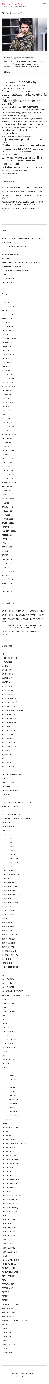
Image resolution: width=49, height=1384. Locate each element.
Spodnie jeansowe (9, 1103)
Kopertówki (7, 907)
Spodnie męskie (8, 1107)
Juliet (18, 1377)
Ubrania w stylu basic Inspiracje (15, 1320)
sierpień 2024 (7, 395)
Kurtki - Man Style (12, 4)
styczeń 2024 (7, 423)
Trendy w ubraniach (10, 1304)
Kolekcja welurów (10, 859)
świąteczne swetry (9, 173)
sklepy (4, 1067)
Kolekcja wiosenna (10, 863)
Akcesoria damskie (9, 658)
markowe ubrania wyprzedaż (23, 124)
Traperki (5, 1292)
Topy (4, 1280)
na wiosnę (5, 142)
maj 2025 (5, 358)
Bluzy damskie (8, 734)
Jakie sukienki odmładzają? (11, 113)
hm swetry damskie (32, 107)
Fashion (5, 798)
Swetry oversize (9, 1232)
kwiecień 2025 (7, 362)
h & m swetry (17, 107)
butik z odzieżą (26, 81)
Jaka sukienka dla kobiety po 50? (14, 110)
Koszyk (5, 250)
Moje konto (7, 258)
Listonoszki (7, 963)
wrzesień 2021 (8, 535)
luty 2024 (6, 419)
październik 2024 (9, 386)
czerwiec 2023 (8, 451)
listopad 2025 (7, 334)
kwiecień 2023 (7, 459)
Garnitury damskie (10, 806)
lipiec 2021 (6, 543)
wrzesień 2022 (8, 487)
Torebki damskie (8, 1288)
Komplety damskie (9, 887)
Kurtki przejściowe (10, 935)
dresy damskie (8, 782)
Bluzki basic (7, 686)
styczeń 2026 (7, 326)
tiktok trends (8, 1276)
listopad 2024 (7, 382)
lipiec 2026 (6, 302)
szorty (5, 1240)
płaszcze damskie (9, 1031)
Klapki (4, 835)
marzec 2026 (7, 318)
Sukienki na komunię (10, 1184)
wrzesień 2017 (8, 591)
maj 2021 (5, 551)
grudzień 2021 (8, 523)
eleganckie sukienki (10, 790)
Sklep (4, 274)
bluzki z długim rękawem (12, 710)
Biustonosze (7, 678)
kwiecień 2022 (7, 507)
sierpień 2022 (7, 491)
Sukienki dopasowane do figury (15, 1144)
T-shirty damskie (9, 1264)
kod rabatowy (8, 839)
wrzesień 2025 (8, 342)
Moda (4, 971)
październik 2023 (9, 435)
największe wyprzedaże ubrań (22, 139)
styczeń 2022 (7, 519)
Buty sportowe (8, 766)
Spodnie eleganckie (10, 1099)
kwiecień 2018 (7, 579)
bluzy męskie (7, 738)
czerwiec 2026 (8, 306)
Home (4, 810)
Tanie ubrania (11, 163)
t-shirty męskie (8, 1268)
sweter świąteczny (9, 154)
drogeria (6, 786)
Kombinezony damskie (11, 875)
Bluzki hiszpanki (8, 694)
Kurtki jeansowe (9, 927)
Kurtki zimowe (8, 947)
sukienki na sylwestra (11, 1188)
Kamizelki (6, 822)
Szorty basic (7, 1244)
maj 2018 (5, 575)
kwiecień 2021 (7, 555)
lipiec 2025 (6, 350)
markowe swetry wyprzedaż (37, 121)
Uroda (4, 1324)
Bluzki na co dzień (9, 702)
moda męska (7, 983)
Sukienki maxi (7, 1168)
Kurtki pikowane (9, 931)
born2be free (7, 754)
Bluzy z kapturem (9, 746)
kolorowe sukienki (33, 115)
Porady (5, 1035)
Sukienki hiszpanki (9, 1156)
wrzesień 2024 (8, 390)
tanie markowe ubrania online (22, 157)
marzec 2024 (7, 415)
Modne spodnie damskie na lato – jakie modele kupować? (21, 209)
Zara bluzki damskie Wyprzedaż (15, 170)
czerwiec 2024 (8, 403)
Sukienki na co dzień (10, 1180)
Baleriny (5, 666)
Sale (3, 1055)
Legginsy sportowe (10, 955)
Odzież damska (8, 1003)
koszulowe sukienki (7, 121)
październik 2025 (9, 338)
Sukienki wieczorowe (11, 1204)
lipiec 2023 (6, 447)
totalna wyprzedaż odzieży (22, 167)
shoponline (6, 1063)
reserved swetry (8, 149)
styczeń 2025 (7, 374)
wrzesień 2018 (8, 559)
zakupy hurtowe (9, 1344)
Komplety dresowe (10, 891)
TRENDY (5, 1296)
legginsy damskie (9, 951)
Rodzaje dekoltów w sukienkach (15, 270)
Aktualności (7, 662)
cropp (4, 770)
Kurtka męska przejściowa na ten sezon (19, 57)
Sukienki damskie (9, 1140)
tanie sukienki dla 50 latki (9, 161)
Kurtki (4, 919)
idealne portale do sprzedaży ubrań (17, 818)
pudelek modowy (9, 1047)
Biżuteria (6, 682)
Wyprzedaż (6, 1332)
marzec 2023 (7, 463)
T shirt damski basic (10, 1260)
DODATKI (5, 778)
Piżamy (5, 1023)
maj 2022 (5, 503)
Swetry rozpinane (9, 1236)
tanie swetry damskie (28, 160)
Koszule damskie (9, 911)
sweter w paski (26, 152)
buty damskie (7, 762)
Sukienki (5, 1131)
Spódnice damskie (9, 1079)
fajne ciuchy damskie (16, 91)
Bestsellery (6, 670)
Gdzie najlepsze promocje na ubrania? (22, 102)
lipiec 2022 (6, 495)
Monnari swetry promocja (25, 137)
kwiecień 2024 (7, 411)
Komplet (5, 879)
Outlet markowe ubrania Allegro (24, 145)
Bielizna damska (8, 674)
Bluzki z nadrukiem (10, 722)
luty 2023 (6, 467)
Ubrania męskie (8, 1316)
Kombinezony (7, 871)
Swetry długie (8, 1224)
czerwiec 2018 (8, 571)
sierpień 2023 (7, 443)
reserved (5, 1051)
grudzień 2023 (8, 427)
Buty (4, 758)
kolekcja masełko (9, 851)
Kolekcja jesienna (9, 847)
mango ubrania (20, 121)
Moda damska (8, 979)
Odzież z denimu (8, 1011)
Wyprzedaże (7, 1336)
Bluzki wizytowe (9, 706)
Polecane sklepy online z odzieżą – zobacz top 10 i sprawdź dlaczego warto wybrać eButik (23, 203)
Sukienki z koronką (10, 1208)
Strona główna (8, 278)
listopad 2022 (7, 479)
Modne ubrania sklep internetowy (16, 131)
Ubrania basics (8, 1308)
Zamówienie (7, 282)
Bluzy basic (6, 726)
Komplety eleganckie (10, 899)
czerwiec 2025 (8, 354)
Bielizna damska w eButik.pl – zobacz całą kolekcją (23, 187)
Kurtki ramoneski (9, 943)
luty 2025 (6, 370)
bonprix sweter (8, 82)
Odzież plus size (8, 1007)
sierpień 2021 (7, 539)
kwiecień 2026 (7, 314)
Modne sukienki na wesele (12, 991)
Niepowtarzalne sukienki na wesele (16, 995)
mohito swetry (9, 136)
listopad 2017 (7, 587)
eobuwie (5, 794)
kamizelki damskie (9, 826)
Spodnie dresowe (9, 1095)
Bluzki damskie (8, 690)
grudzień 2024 (8, 378)
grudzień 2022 (8, 475)
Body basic (6, 750)
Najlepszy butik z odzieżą (12, 266)
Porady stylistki (9, 1039)
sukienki (4, 152)
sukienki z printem (9, 1212)
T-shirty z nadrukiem (10, 1272)
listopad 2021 (7, 527)
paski (4, 1019)
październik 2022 (9, 483)
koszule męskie (8, 915)
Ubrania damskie (9, 1312)
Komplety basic (8, 883)
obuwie (5, 999)
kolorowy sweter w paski (34, 118)
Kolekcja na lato (9, 855)
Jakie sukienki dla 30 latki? (36, 110)
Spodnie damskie (9, 1091)
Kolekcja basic (8, 843)
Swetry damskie (8, 1220)
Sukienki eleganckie (10, 1152)
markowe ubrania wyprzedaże (11, 127)
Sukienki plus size (9, 1192)
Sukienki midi (7, 1172)
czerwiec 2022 (8, 499)
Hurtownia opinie (9, 242)
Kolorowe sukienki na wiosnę (12, 119)
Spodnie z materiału (10, 1115)
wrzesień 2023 (8, 439)
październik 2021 (9, 531)
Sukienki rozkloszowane (12, 1196)
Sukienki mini (7, 1176)
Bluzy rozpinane (8, 742)
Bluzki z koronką (9, 718)
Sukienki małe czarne (10, 1164)
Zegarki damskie (8, 1352)
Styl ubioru (7, 1119)
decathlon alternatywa (12, 774)
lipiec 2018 (6, 567)
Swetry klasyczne (9, 1228)
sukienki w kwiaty (9, 1200)
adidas (5, 654)
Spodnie (5, 1083)
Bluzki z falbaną (8, 714)
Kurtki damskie (8, 923)
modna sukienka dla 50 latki (29, 127)
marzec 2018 (7, 583)
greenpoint (6, 107)
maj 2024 (5, 407)
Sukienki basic (7, 1135)
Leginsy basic (7, 959)
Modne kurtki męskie (10, 254)
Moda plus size (8, 987)
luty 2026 (6, 322)
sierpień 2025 (7, 346)
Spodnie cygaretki (9, 1087)
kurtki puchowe (8, 939)
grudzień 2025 (8, 330)
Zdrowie (5, 1348)
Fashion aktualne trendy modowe (16, 802)
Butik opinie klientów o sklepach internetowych (22, 238)
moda (4, 975)
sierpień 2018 (7, 563)
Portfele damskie (9, 1043)
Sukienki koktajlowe (10, 1160)
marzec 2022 (7, 511)
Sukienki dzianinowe (10, 1148)
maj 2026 (5, 310)
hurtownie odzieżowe (11, 814)
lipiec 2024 (6, 399)
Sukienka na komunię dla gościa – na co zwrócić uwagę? (22, 197)
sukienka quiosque (38, 149)
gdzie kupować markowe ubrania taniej (24, 96)
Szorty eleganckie (9, 1252)
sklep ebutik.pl (24, 148)
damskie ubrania (13, 88)
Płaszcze (5, 1027)
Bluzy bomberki (8, 730)
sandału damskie (9, 1059)
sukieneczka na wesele (11, 1127)
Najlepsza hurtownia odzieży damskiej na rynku (22, 262)
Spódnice (6, 1071)
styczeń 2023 (7, 471)
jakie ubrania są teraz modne (14, 246)
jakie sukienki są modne (32, 112)
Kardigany (6, 831)
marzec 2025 (7, 366)
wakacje (5, 1328)
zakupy (5, 1340)
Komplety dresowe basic (12, 895)
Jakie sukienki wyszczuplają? (14, 115)
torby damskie (8, 1284)
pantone (5, 1015)
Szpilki (4, 1256)
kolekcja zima (8, 867)
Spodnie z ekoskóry (10, 1111)
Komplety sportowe (10, 903)
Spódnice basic (8, 1075)
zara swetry (33, 171)
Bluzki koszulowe (9, 698)
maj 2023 (5, 455)
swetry (5, 1216)
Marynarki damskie (10, 967)
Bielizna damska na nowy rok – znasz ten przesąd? (23, 192)
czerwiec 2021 (8, 547)
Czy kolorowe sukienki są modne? (14, 85)
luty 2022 (6, 515)
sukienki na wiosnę (13, 152)
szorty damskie (8, 1248)
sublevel (5, 1123)
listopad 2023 (7, 431)
